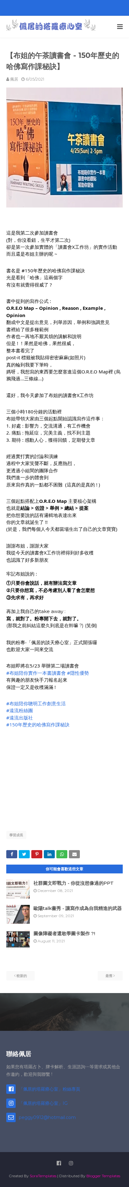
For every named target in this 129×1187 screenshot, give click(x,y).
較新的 (22, 976)
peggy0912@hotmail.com (47, 1117)
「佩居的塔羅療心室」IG (43, 1103)
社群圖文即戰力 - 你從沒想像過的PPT (74, 883)
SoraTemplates (43, 1175)
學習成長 (16, 835)
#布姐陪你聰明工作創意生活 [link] (36, 703)
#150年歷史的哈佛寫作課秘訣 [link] (38, 724)
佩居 (14, 79)
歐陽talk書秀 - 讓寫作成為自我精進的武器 (78, 908)
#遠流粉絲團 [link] (19, 710)
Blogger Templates (103, 1175)
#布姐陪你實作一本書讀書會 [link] (36, 673)
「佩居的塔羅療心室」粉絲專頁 (49, 1089)
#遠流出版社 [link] (19, 717)
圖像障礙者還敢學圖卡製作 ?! (64, 933)
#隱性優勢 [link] (78, 673)
